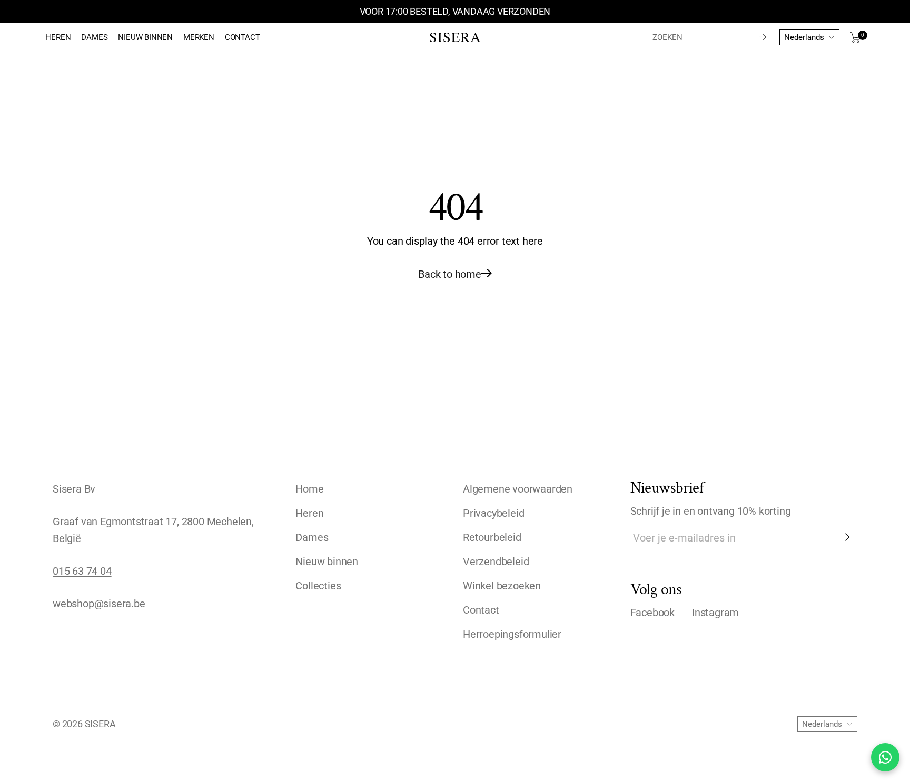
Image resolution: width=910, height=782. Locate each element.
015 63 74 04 (82, 571)
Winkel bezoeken (502, 585)
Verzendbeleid (496, 561)
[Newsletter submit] (845, 537)
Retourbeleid (492, 537)
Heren (309, 513)
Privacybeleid (493, 513)
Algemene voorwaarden (517, 489)
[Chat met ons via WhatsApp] (885, 757)
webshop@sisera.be (99, 603)
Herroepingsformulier (512, 634)
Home (309, 489)
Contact (481, 610)
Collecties (318, 585)
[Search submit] (762, 37)
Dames (311, 537)
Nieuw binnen (326, 561)
